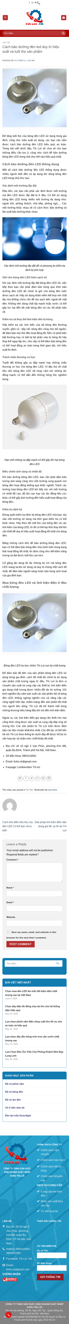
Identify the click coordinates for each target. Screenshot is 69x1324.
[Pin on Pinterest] (43, 778)
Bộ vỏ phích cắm (14, 1083)
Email (10, 902)
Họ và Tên (42, 1250)
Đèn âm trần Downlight (18, 1115)
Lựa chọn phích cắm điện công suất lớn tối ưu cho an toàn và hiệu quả (33, 1023)
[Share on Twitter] (31, 778)
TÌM (57, 963)
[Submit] (63, 33)
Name (10, 887)
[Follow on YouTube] (36, 3)
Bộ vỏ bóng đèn (14, 1091)
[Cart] (63, 17)
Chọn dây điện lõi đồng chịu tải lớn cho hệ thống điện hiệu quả (32, 1008)
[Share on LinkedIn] (49, 778)
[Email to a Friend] (37, 778)
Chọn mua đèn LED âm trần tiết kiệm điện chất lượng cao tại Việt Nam (31, 993)
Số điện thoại (44, 1263)
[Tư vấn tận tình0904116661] (39, 3)
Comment (12, 859)
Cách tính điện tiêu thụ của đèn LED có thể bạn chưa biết (17, 826)
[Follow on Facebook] (29, 3)
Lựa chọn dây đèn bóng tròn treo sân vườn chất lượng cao (32, 1038)
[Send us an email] (32, 3)
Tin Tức (6, 43)
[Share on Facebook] (25, 778)
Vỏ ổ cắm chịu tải (14, 1107)
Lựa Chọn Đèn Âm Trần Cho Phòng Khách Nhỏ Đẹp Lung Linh (34, 1053)
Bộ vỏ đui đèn (13, 1099)
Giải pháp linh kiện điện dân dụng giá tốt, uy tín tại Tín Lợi (51, 826)
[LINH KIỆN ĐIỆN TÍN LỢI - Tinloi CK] (34, 18)
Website (10, 917)
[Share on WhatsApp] (20, 778)
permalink (52, 790)
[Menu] (5, 17)
